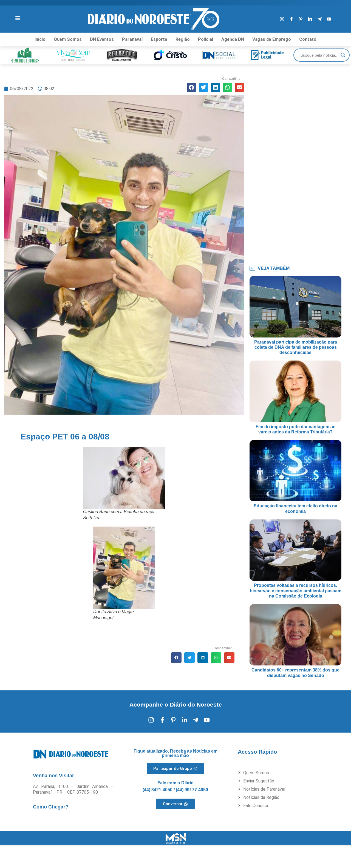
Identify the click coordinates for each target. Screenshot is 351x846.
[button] (191, 87)
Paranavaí (132, 39)
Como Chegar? (50, 807)
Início (40, 39)
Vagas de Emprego (271, 39)
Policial (205, 39)
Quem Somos (68, 39)
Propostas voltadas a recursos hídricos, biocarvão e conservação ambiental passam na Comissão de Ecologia (295, 590)
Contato (307, 39)
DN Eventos (102, 39)
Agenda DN (232, 39)
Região (183, 39)
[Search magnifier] (343, 55)
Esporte (159, 39)
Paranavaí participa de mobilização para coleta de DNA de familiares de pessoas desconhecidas (295, 347)
